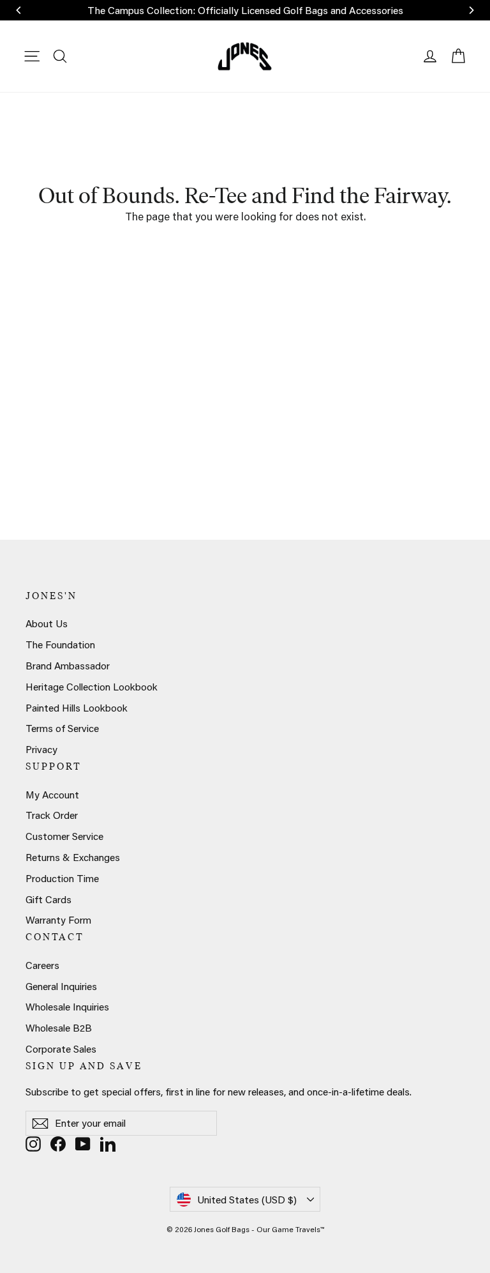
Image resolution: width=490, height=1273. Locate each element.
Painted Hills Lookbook (77, 707)
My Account (52, 794)
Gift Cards (48, 899)
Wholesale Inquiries (67, 1006)
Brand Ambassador (68, 665)
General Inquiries (61, 986)
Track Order (52, 815)
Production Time (62, 878)
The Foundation (60, 644)
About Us (47, 623)
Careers (42, 965)
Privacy (41, 749)
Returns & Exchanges (73, 857)
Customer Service (64, 836)
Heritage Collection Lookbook (92, 686)
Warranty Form (58, 919)
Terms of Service (62, 728)
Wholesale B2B (59, 1027)
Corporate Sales (61, 1048)
